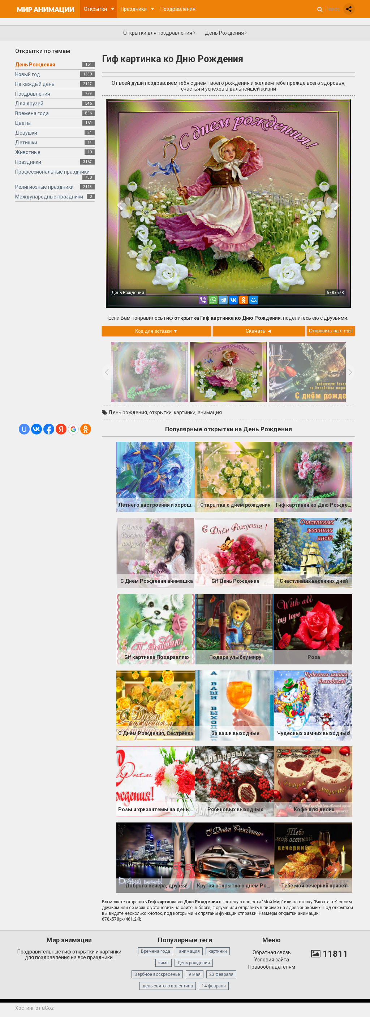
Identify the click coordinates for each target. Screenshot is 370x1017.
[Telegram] (223, 300)
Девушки (26, 133)
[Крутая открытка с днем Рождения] (234, 857)
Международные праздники (49, 197)
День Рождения (225, 33)
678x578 (335, 292)
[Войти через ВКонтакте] (36, 429)
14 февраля (214, 985)
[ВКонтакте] (233, 300)
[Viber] (203, 300)
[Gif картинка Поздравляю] (155, 629)
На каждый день (35, 84)
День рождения (127, 412)
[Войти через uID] (24, 429)
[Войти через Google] (73, 429)
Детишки (26, 142)
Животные (27, 152)
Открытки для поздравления (158, 33)
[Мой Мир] (253, 300)
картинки (184, 412)
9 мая (195, 974)
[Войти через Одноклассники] (85, 429)
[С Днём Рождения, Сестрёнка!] (155, 705)
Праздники (28, 162)
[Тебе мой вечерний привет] (313, 857)
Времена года (32, 113)
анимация (210, 412)
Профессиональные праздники (52, 172)
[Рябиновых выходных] (234, 781)
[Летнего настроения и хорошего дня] (155, 476)
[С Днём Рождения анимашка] (155, 552)
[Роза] (313, 629)
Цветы (23, 123)
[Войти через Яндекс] (61, 429)
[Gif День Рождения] (234, 552)
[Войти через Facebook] (48, 429)
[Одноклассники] (243, 300)
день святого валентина (167, 985)
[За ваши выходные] (234, 705)
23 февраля (221, 974)
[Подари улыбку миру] (234, 629)
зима (163, 962)
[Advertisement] (55, 315)
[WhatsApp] (213, 300)
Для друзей (29, 103)
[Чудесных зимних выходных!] (313, 705)
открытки (160, 412)
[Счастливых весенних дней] (313, 552)
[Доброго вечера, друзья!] (155, 857)
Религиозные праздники (44, 187)
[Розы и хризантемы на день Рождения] (155, 781)
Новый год (27, 74)
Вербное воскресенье (157, 974)
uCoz (48, 1008)
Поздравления (32, 94)
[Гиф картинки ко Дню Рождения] (313, 476)
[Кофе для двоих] (313, 781)
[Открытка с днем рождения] (234, 476)
